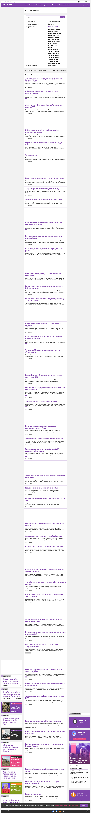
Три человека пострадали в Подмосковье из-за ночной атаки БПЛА (44, 696)
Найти (62, 17)
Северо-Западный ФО (33, 24)
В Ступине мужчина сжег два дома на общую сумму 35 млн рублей (44, 249)
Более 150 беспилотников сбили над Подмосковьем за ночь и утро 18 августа (45, 732)
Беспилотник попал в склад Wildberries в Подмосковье (43, 721)
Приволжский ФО (32, 27)
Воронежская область (54, 35)
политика (5, 715)
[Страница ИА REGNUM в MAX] (53, 811)
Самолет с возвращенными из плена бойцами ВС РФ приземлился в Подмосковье (42, 450)
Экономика (14, 730)
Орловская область (53, 51)
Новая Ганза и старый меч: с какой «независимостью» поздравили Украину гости (11, 694)
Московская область (54, 49)
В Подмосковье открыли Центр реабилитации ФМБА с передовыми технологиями (42, 131)
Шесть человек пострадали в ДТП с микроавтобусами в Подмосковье (43, 274)
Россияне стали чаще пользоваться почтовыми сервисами (44, 546)
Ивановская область (53, 37)
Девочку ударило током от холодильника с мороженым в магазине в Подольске (43, 79)
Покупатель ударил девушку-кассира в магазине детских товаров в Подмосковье (43, 670)
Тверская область (53, 59)
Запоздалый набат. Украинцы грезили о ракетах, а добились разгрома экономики (9, 775)
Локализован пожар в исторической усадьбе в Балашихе (43, 535)
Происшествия (14, 757)
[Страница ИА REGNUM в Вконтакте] (56, 811)
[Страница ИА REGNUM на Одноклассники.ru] (60, 811)
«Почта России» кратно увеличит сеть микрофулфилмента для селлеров (45, 583)
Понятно (84, 805)
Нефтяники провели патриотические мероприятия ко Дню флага (43, 143)
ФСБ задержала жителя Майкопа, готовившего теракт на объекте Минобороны (16, 708)
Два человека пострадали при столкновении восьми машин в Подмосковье (45, 476)
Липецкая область (53, 45)
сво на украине (75, 744)
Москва (50, 47)
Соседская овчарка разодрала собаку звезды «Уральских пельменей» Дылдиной (43, 337)
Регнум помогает (64, 5)
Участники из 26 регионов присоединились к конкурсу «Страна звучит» (42, 351)
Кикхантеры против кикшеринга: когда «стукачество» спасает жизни (45, 499)
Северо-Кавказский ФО (34, 66)
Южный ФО (51, 24)
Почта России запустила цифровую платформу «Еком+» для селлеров (44, 524)
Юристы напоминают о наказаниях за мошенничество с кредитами (43, 324)
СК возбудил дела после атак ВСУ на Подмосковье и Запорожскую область (42, 645)
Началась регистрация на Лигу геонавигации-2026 (41, 487)
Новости (24, 5)
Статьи (31, 5)
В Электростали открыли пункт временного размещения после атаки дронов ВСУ (45, 633)
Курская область (52, 43)
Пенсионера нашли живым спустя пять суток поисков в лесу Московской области (44, 745)
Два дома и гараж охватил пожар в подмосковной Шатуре (43, 199)
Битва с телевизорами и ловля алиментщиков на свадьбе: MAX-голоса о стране (44, 287)
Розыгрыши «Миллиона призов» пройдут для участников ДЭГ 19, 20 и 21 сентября (45, 299)
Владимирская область (54, 33)
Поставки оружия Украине (46, 2)
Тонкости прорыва (31, 155)
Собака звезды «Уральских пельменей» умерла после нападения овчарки (42, 92)
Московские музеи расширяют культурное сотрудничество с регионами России (44, 237)
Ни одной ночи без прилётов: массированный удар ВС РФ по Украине (78, 760)
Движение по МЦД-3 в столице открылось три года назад (44, 438)
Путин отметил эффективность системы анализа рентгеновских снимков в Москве (40, 427)
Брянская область (53, 31)
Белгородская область (54, 29)
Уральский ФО (52, 66)
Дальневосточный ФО (54, 21)
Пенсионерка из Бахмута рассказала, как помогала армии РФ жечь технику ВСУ (45, 388)
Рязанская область (53, 53)
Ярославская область (54, 63)
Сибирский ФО (31, 21)
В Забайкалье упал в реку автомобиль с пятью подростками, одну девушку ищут (16, 762)
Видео (45, 5)
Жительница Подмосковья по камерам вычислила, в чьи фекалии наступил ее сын (44, 223)
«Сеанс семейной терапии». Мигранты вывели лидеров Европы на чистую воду (12, 802)
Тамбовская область (54, 57)
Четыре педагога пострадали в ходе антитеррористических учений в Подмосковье (44, 620)
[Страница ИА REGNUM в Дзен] (63, 811)
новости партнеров (76, 714)
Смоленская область (54, 55)
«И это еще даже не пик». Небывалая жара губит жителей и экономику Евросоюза (11, 721)
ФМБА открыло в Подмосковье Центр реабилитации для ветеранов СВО (43, 106)
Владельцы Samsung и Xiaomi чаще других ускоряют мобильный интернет (42, 782)
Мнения (38, 5)
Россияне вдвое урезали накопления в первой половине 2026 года (16, 735)
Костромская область (54, 41)
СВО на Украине (33, 2)
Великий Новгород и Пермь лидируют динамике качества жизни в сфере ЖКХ (43, 376)
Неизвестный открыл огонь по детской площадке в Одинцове (45, 178)
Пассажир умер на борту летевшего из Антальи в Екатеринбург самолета (11, 681)
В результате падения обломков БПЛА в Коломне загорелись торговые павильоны (44, 570)
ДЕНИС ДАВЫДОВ (6, 698)
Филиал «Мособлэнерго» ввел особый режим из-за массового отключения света (45, 684)
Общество (13, 703)
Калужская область (53, 39)
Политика (13, 784)
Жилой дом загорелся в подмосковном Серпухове (41, 401)
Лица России (52, 5)
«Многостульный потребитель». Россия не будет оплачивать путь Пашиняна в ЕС (11, 748)
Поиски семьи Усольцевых (62, 2)
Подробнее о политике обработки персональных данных (66, 805)
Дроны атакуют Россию (20, 2)
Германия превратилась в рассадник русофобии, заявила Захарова (16, 788)
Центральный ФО (53, 27)
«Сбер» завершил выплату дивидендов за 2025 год (42, 188)
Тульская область (53, 61)
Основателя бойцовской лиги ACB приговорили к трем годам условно (44, 770)
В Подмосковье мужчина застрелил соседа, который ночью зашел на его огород (44, 595)
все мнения (18, 698)
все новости (5, 685)
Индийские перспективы (33, 794)
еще (87, 786)
